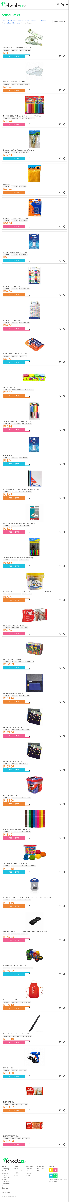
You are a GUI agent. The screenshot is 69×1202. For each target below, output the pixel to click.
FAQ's (39, 1171)
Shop (4, 21)
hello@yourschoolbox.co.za (58, 1180)
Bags (4, 1186)
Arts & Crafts (6, 1171)
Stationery (42, 21)
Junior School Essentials (12, 23)
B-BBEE (16, 1177)
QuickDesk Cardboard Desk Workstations (22, 21)
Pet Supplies (6, 1192)
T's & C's (16, 1173)
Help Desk (40, 1169)
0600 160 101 (53, 1182)
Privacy (15, 1175)
